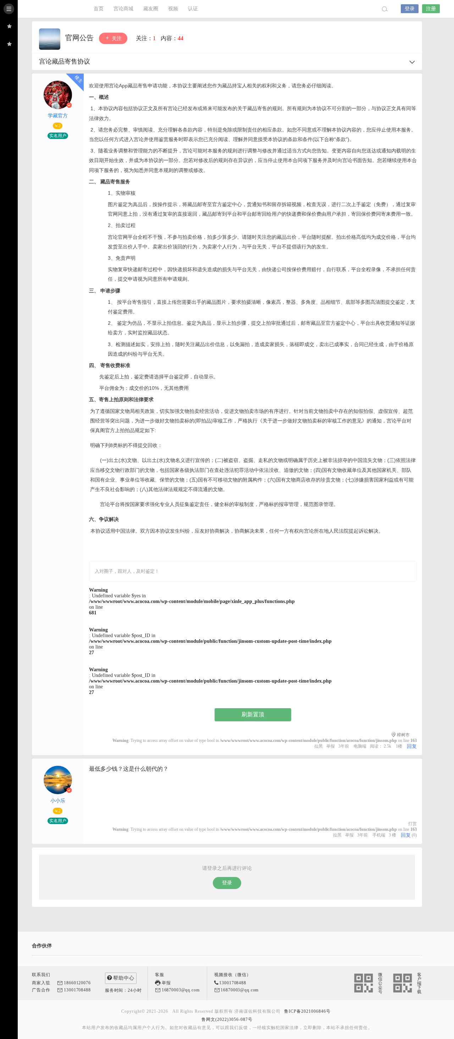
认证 (193, 8)
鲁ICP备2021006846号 (307, 1011)
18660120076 (77, 982)
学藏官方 (58, 115)
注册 (431, 8)
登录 (410, 8)
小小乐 (57, 800)
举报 (330, 746)
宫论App (49, 9)
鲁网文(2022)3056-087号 (227, 1019)
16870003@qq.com (181, 989)
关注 (116, 38)
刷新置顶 (253, 714)
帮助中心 (123, 978)
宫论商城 (123, 8)
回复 (412, 746)
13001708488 (77, 989)
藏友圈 (150, 8)
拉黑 (318, 746)
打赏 (412, 823)
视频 (173, 8)
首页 (99, 8)
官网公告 (80, 38)
